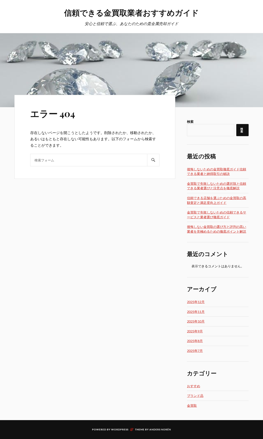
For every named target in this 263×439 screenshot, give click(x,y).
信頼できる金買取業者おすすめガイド (131, 12)
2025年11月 (196, 312)
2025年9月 (195, 331)
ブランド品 (195, 396)
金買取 (192, 405)
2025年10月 (196, 321)
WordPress (119, 429)
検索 (190, 121)
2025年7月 (195, 351)
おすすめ (193, 386)
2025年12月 (196, 302)
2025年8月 (195, 341)
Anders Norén (160, 429)
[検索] (153, 160)
